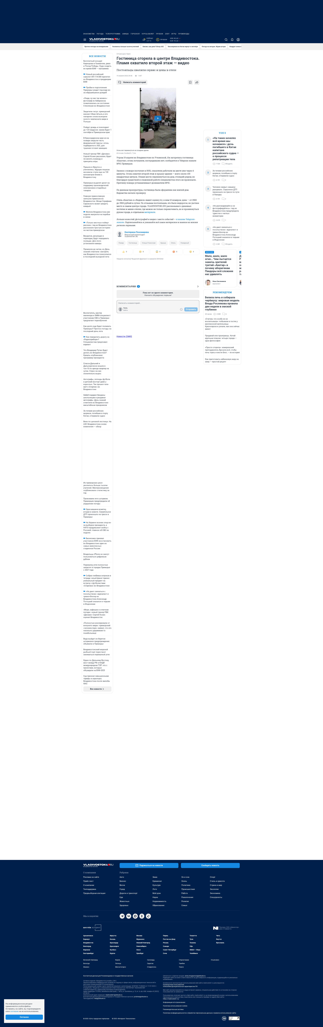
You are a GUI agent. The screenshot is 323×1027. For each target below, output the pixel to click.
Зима (155, 877)
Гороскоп (135, 34)
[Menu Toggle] (85, 39)
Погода (100, 34)
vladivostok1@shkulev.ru (113, 995)
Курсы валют (148, 34)
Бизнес (123, 881)
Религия (185, 901)
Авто (122, 877)
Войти (125, 310)
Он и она (185, 877)
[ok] (141, 916)
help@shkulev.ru (99, 998)
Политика (185, 885)
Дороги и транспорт (128, 893)
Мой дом (157, 893)
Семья (184, 905)
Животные (124, 901)
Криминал (157, 881)
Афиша (125, 34)
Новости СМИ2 (124, 336)
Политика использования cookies (175, 1006)
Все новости (97, 56)
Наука (155, 897)
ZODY (167, 34)
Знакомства (89, 34)
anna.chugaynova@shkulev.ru (195, 976)
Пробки (159, 34)
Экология (214, 889)
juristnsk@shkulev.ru (141, 997)
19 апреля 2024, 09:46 (124, 76)
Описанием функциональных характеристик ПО (180, 986)
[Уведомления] (232, 39)
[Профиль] (238, 39)
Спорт (212, 877)
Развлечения (187, 897)
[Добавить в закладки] (190, 82)
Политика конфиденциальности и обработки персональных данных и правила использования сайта (199, 1013)
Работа (184, 893)
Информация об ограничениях (174, 1002)
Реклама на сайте (91, 877)
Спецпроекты (216, 897)
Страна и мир (216, 885)
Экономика (215, 893)
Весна (122, 885)
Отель (173, 243)
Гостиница (133, 243)
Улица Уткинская (148, 243)
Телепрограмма (113, 34)
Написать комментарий (134, 82)
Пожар (121, 243)
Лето (155, 889)
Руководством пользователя (173, 985)
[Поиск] (226, 39)
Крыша (163, 243)
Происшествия (188, 889)
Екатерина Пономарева (137, 232)
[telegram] (122, 916)
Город (122, 889)
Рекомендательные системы (173, 1009)
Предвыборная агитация (94, 893)
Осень (184, 881)
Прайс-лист (88, 881)
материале (149, 212)
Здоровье (124, 905)
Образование (158, 905)
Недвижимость (159, 901)
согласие (14, 1011)
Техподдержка (89, 889)
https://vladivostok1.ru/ (171, 999)
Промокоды (183, 34)
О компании (88, 885)
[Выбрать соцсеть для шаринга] (196, 82)
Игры (173, 34)
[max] (135, 916)
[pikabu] (148, 916)
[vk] (128, 916)
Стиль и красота (217, 881)
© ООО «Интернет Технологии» (123, 1019)
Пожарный (185, 243)
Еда (121, 897)
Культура (156, 885)
